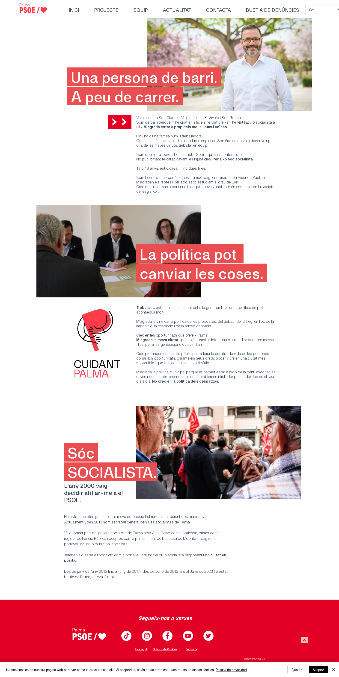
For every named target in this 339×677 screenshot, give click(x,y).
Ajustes (296, 669)
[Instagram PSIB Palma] (147, 636)
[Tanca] (333, 669)
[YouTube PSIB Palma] (188, 636)
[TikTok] (126, 636)
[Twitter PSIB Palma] (208, 636)
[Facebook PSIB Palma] (167, 636)
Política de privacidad (231, 669)
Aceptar (318, 669)
